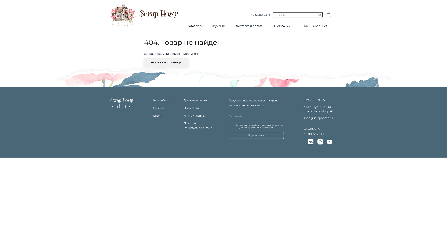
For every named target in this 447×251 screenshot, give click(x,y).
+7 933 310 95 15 (259, 14)
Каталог (193, 26)
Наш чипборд (160, 100)
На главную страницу (166, 62)
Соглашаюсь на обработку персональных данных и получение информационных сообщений (260, 126)
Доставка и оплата (249, 26)
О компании (282, 26)
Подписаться (256, 135)
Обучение (218, 26)
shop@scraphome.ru (318, 118)
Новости (157, 115)
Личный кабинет (315, 26)
